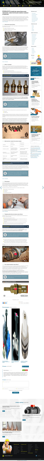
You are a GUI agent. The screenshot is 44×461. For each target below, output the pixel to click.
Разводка (33, 50)
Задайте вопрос (34, 63)
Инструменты (34, 51)
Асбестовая (33, 21)
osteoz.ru (22, 460)
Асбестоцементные (34, 20)
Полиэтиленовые (16, 449)
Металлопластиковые (35, 19)
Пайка (33, 25)
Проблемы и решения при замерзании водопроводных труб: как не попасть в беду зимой (36, 154)
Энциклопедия (8, 2)
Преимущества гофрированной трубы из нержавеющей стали (36, 152)
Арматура (6, 8)
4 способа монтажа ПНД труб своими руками (43, 187)
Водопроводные (34, 34)
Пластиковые (34, 13)
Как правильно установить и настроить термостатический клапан (35, 157)
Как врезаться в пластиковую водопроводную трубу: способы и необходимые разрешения (35, 135)
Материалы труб (34, 11)
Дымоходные (29, 445)
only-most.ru (25, 460)
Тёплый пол (33, 41)
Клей (21, 448)
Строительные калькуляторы (36, 71)
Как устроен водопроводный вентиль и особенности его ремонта (15, 362)
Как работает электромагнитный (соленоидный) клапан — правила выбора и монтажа (35, 100)
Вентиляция (33, 40)
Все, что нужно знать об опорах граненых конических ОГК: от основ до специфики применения (11, 432)
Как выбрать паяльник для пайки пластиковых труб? (35, 117)
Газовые (29, 450)
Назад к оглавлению (5, 21)
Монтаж (33, 49)
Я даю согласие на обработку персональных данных (16, 390)
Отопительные (34, 39)
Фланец (33, 29)
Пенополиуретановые (17, 450)
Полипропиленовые (34, 14)
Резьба (33, 30)
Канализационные (34, 38)
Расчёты (36, 448)
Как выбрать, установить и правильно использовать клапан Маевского (24, 362)
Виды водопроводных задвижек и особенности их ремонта (6, 362)
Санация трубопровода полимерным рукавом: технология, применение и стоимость (35, 82)
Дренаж (33, 44)
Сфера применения (34, 32)
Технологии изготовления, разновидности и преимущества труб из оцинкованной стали (1, 187)
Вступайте (39, 455)
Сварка (22, 447)
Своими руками (33, 46)
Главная (3, 8)
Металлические (34, 15)
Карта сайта (39, 459)
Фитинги (36, 451)
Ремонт (33, 48)
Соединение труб (34, 23)
